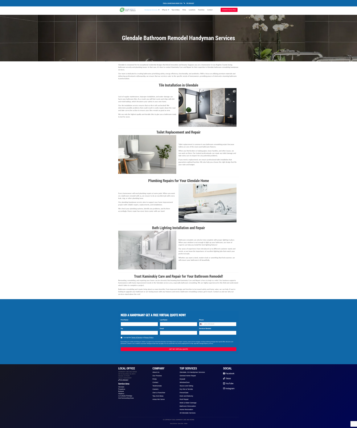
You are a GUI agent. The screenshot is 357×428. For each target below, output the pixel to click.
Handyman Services (151, 10)
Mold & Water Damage (188, 403)
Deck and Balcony (186, 396)
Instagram (229, 388)
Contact (210, 10)
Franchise (201, 10)
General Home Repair (188, 376)
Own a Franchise (158, 393)
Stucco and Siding (186, 386)
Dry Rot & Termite (186, 389)
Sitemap (185, 423)
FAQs (184, 10)
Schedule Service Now (229, 10)
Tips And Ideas (157, 396)
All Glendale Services (188, 413)
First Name (125, 320)
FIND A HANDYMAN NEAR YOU (172, 3)
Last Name (164, 320)
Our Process (157, 376)
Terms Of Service (173, 423)
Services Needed (205, 328)
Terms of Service (136, 337)
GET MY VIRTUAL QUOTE (178, 349)
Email (162, 328)
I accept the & (138, 337)
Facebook (229, 373)
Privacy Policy (148, 337)
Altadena (121, 393)
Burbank (121, 391)
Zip (122, 328)
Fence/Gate (184, 393)
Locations (192, 10)
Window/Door (185, 382)
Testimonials (157, 386)
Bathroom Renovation (188, 406)
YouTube (229, 383)
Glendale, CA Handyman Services (192, 372)
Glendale (121, 387)
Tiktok (228, 378)
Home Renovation (186, 409)
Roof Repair (184, 399)
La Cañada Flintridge (125, 396)
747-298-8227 (124, 380)
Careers (155, 389)
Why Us (165, 10)
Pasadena (121, 389)
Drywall (182, 379)
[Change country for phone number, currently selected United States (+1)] (201, 324)
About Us (155, 372)
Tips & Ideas (176, 10)
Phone (202, 320)
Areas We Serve (158, 399)
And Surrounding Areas (126, 398)
